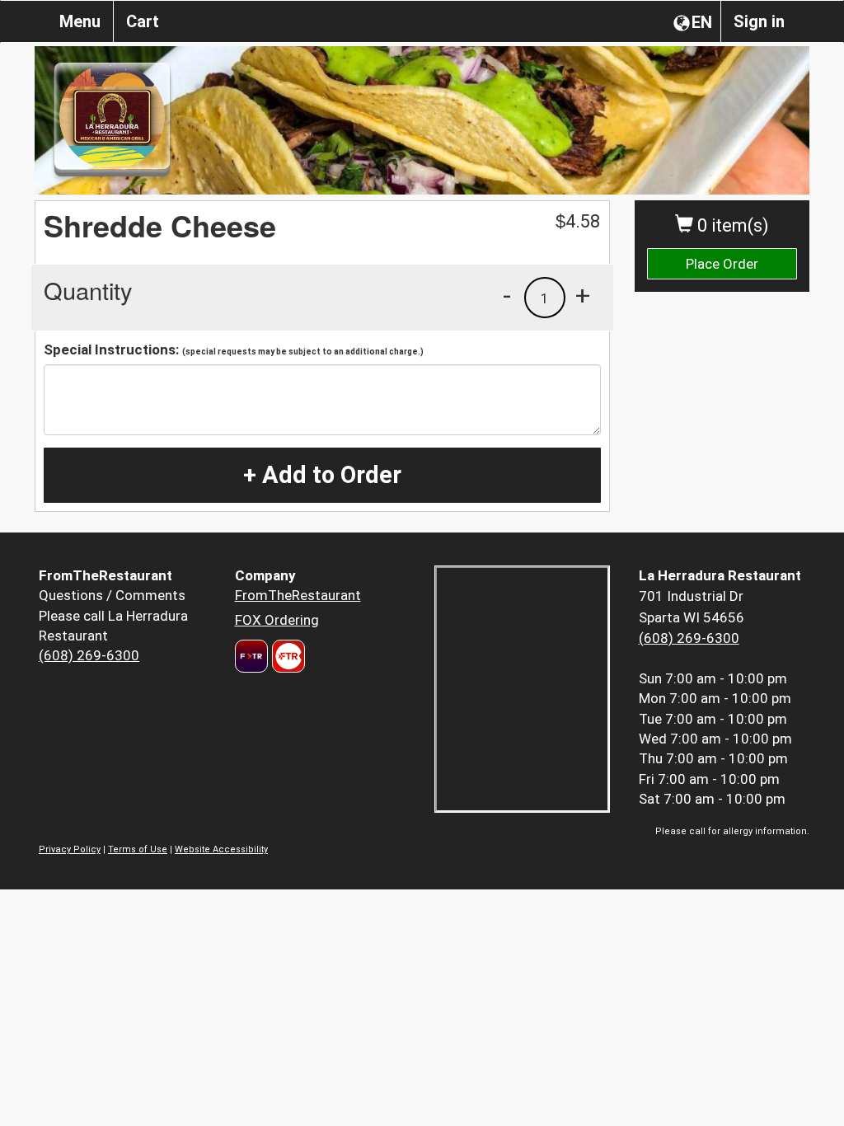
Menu (80, 21)
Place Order (722, 264)
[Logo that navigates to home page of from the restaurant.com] (251, 656)
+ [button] (582, 295)
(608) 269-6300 (89, 655)
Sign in (759, 21)
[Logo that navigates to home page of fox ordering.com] (286, 656)
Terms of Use (137, 849)
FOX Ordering (277, 620)
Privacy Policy (70, 849)
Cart (142, 21)
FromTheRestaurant (298, 595)
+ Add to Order (322, 475)
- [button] (507, 295)
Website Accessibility (221, 849)
